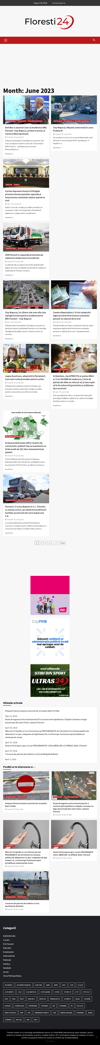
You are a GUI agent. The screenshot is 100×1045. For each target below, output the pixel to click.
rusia (90, 1013)
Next (63, 543)
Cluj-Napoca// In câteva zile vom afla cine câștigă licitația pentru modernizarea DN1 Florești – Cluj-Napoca (25, 315)
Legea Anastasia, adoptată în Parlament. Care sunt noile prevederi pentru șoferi (25, 378)
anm (48, 985)
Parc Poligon (10, 1013)
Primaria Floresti (42, 1013)
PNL (29, 1013)
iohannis (62, 1006)
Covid (57, 992)
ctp (76, 992)
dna (13, 999)
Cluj (20, 992)
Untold (19, 1019)
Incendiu (44, 1006)
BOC (64, 985)
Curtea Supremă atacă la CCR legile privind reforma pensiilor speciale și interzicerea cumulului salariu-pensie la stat (25, 196)
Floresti (67, 999)
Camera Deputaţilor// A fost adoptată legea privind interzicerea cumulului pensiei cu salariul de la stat (72, 315)
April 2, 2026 (19, 909)
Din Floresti (22, 121)
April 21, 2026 (20, 866)
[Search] (94, 39)
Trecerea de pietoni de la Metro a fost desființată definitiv (31, 754)
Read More (9, 154)
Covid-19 (67, 992)
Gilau (77, 999)
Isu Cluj (80, 1006)
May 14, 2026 (19, 809)
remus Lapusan (66, 1013)
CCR (71, 985)
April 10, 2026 (67, 858)
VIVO (36, 1019)
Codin (9, 204)
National (9, 185)
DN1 (6, 999)
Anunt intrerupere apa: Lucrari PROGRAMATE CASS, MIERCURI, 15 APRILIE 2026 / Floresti (46, 745)
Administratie (11, 121)
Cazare (6, 940)
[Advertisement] (50, 63)
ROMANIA (80, 1013)
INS (54, 1006)
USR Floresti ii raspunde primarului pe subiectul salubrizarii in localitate (24, 256)
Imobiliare (33, 1006)
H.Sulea (8, 1006)
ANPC (56, 985)
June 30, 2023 (19, 137)
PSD (54, 1013)
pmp (21, 1013)
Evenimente (68, 121)
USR (28, 1019)
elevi (22, 999)
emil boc (31, 999)
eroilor (42, 999)
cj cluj (80, 985)
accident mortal (24, 985)
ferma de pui (55, 999)
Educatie (19, 436)
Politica (16, 185)
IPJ (72, 1006)
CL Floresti (9, 992)
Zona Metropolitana (35, 121)
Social (30, 248)
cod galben (45, 992)
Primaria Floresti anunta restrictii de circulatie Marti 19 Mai (32, 711)
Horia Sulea (19, 1006)
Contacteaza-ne (58, 3)
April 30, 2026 (67, 815)
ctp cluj (86, 992)
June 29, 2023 (17, 204)
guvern (87, 999)
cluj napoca (31, 992)
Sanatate (65, 369)
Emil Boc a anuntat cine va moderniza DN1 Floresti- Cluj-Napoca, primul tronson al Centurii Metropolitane (26, 130)
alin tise (38, 985)
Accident (8, 985)
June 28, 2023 (65, 392)
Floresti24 (10, 137)
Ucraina (8, 1019)
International (9, 956)
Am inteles (50, 1041)
